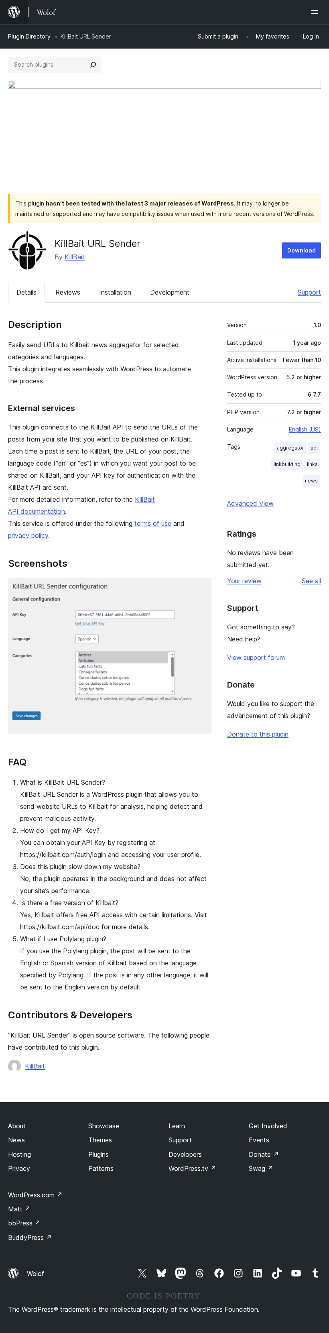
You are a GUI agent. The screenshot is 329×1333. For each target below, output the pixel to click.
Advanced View (250, 503)
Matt (19, 1209)
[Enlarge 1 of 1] (201, 588)
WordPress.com (35, 1195)
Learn (177, 1126)
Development (169, 292)
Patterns (101, 1168)
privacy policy (28, 535)
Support (309, 292)
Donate (264, 1154)
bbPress (24, 1223)
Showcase (103, 1126)
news (311, 481)
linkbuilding (287, 464)
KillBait (75, 257)
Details (26, 292)
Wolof (35, 1274)
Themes (100, 1140)
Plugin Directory (29, 36)
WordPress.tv (192, 1168)
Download (301, 250)
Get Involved (268, 1126)
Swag (261, 1168)
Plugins (98, 1154)
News (16, 1140)
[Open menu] (316, 12)
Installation (115, 292)
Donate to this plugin (257, 734)
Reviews (67, 292)
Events (259, 1140)
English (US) (305, 429)
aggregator (290, 448)
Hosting (19, 1154)
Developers (185, 1154)
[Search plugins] (93, 65)
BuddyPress (30, 1237)
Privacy (19, 1168)
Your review (244, 581)
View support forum (256, 657)
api (314, 448)
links (312, 464)
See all (311, 581)
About (17, 1126)
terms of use (152, 523)
